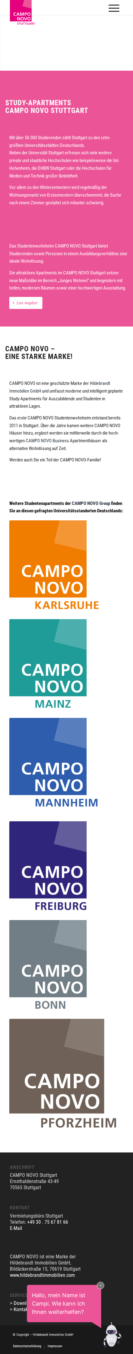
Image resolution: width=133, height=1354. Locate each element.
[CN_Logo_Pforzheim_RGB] (66, 1075)
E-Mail (16, 1228)
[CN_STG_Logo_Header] (27, 29)
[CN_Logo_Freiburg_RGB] (55, 867)
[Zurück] (5, 36)
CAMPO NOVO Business (47, 441)
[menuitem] (114, 7)
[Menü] (114, 8)
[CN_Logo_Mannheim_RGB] (55, 764)
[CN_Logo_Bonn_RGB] (55, 966)
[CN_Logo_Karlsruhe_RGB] (55, 566)
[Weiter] (127, 36)
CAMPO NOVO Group (91, 503)
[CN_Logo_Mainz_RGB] (55, 665)
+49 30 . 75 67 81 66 (47, 1222)
